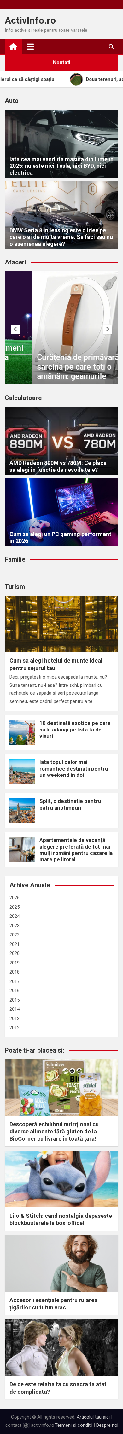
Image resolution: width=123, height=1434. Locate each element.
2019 (14, 963)
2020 (14, 953)
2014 (14, 1009)
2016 (14, 990)
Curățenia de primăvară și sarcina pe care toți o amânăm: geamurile (54, 367)
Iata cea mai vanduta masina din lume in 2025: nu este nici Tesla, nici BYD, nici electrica (61, 166)
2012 (14, 1027)
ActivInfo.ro (30, 20)
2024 (14, 916)
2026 (14, 897)
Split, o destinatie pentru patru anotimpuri (70, 804)
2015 (14, 1000)
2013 (14, 1018)
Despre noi (107, 1425)
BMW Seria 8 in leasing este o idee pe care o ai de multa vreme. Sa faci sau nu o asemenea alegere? (61, 237)
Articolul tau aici (93, 1417)
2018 (14, 972)
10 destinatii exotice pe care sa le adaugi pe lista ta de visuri (75, 729)
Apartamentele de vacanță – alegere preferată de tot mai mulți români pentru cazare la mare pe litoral (76, 849)
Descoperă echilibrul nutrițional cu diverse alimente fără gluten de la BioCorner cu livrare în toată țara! (54, 1131)
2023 (14, 926)
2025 (14, 907)
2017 (14, 981)
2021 (14, 944)
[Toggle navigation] (30, 46)
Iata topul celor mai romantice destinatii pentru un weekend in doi (73, 768)
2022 (14, 935)
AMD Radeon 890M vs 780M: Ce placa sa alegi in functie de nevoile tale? (58, 466)
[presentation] (15, 329)
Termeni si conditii (73, 1425)
